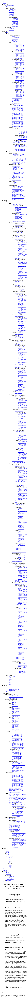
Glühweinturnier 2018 (17, 752)
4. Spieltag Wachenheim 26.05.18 (21, 270)
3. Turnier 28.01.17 (19, 71)
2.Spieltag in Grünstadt (20, 623)
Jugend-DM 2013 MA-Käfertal (16, 790)
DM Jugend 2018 (16, 166)
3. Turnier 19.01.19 (19, 55)
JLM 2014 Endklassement (21, 146)
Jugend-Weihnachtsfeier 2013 (18, 839)
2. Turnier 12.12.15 (19, 77)
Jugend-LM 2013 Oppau (14, 792)
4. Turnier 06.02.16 (19, 80)
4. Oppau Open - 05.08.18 (18, 744)
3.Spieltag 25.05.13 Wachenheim (22, 592)
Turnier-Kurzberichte (17, 163)
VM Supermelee (16, 40)
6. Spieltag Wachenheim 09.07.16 (21, 385)
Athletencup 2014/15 (17, 739)
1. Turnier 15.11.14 (19, 83)
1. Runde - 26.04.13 (22, 663)
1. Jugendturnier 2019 (17, 762)
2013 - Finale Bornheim (14, 818)
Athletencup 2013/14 (17, 740)
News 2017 (11, 13)
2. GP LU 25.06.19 (22, 132)
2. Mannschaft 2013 (19, 658)
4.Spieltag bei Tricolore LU (21, 528)
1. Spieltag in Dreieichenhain (21, 545)
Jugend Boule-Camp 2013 (18, 842)
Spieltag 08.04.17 (19, 336)
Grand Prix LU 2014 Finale (18, 765)
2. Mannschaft (18, 549)
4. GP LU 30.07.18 (22, 139)
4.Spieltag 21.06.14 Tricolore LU (22, 496)
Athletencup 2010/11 (17, 100)
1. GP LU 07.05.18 (22, 136)
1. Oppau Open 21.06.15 (17, 110)
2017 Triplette (15, 706)
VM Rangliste (15, 41)
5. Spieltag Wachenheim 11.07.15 (21, 420)
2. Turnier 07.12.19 (19, 46)
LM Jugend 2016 (16, 142)
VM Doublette (15, 37)
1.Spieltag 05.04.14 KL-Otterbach (22, 469)
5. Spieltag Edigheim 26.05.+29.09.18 (22, 255)
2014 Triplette (15, 721)
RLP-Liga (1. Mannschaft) (21, 207)
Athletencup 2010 (16, 101)
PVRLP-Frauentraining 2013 (18, 196)
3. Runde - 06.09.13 (22, 666)
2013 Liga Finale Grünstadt (18, 804)
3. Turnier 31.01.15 (19, 86)
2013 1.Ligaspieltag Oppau (18, 806)
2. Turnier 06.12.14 (19, 85)
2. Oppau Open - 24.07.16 (18, 747)
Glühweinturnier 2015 (17, 756)
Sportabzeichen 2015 (17, 189)
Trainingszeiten (9, 686)
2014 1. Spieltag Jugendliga (15, 802)
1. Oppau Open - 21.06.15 (18, 155)
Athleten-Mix (15, 847)
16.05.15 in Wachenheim (20, 141)
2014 (10, 684)
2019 (10, 677)
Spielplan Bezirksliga (20, 580)
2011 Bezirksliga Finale (17, 813)
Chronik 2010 (15, 23)
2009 (10, 866)
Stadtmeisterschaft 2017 (17, 116)
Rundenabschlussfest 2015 (15, 830)
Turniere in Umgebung (14, 689)
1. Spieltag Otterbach (22, 439)
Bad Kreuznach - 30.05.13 (18, 770)
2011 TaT (14, 727)
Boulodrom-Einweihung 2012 (16, 697)
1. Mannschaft (18, 548)
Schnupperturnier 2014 (20, 149)
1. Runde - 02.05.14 (22, 556)
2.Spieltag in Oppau (22, 511)
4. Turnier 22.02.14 (19, 95)
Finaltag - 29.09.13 (22, 667)
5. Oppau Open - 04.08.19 (18, 743)
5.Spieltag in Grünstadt (20, 541)
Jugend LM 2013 (16, 176)
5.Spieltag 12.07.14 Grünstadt (22, 499)
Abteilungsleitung (10, 5)
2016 (10, 681)
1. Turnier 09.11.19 (19, 45)
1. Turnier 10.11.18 (19, 53)
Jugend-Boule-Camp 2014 (18, 190)
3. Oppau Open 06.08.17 (17, 108)
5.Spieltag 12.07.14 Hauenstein (22, 479)
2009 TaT (14, 730)
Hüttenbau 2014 (13, 698)
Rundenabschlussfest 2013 (18, 195)
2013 (10, 860)
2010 (10, 865)
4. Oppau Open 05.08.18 (17, 107)
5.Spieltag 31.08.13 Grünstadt (22, 578)
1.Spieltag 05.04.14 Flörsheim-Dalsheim (22, 488)
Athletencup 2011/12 (17, 99)
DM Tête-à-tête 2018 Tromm (15, 788)
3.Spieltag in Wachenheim (21, 526)
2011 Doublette (15, 726)
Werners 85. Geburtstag (17, 836)
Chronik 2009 (15, 24)
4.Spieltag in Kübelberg (20, 515)
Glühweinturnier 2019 (17, 750)
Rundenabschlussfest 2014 (18, 192)
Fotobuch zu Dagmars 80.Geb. (19, 840)
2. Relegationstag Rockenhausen (19, 812)
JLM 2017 (14, 169)
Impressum (8, 880)
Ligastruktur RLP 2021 (17, 204)
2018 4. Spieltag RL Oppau (15, 795)
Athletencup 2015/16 (17, 738)
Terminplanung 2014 (17, 561)
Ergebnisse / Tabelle (19, 431)
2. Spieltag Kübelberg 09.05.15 (22, 405)
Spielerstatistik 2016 (19, 364)
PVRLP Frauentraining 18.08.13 (19, 843)
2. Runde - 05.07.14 (22, 557)
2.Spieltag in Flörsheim (20, 610)
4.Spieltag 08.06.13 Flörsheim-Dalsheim (22, 595)
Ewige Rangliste (16, 103)
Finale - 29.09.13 (22, 674)
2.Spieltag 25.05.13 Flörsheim (22, 570)
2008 (10, 867)
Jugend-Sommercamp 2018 (18, 186)
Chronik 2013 (15, 19)
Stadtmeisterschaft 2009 (17, 126)
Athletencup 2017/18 (17, 735)
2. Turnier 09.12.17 (19, 62)
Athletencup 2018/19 (17, 734)
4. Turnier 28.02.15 (19, 87)
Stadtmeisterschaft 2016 (17, 117)
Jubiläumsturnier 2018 (17, 187)
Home (4, 1)
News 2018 (11, 12)
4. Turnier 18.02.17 (19, 72)
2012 (10, 861)
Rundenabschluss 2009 (17, 845)
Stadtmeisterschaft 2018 (17, 114)
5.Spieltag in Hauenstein (20, 518)
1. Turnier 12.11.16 (19, 68)
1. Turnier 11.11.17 (19, 60)
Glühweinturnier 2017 (17, 753)
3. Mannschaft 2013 (19, 659)
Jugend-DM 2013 (16, 175)
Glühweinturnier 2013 (17, 757)
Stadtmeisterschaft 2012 (17, 122)
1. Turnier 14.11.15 (19, 76)
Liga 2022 (8, 32)
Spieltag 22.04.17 (19, 337)
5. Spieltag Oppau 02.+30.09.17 (22, 331)
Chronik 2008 (15, 26)
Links (4, 869)
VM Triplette (15, 39)
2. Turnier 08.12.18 (19, 54)
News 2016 (11, 14)
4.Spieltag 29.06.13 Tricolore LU (22, 576)
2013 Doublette (15, 724)
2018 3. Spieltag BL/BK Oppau (16, 797)
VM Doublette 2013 (16, 184)
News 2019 (11, 10)
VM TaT (14, 36)
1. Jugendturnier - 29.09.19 (18, 154)
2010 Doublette (15, 729)
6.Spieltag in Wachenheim (21, 633)
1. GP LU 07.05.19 (22, 131)
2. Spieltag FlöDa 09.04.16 (22, 373)
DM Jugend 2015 (16, 171)
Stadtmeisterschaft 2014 (17, 119)
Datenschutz (6, 881)
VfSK (4, 3)
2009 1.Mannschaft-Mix (17, 816)
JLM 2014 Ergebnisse (20, 145)
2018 (10, 679)
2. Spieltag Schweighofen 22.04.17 (21, 289)
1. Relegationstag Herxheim (19, 809)
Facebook (11, 28)
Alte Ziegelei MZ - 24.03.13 (18, 162)
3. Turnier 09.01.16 (19, 78)
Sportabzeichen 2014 (17, 191)
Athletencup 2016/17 (17, 736)
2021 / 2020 (12, 676)
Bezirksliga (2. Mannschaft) (18, 209)
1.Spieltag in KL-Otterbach (22, 509)
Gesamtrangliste (18, 50)
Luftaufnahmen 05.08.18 (14, 826)
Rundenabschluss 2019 (14, 825)
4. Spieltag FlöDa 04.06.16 (22, 355)
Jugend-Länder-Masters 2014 (15, 789)
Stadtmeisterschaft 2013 (17, 121)
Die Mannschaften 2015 (17, 461)
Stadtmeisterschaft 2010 (17, 124)
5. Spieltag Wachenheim (21, 451)
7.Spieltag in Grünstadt (20, 636)
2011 (10, 862)
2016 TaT (14, 712)
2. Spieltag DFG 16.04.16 (21, 350)
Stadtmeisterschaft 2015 (17, 118)
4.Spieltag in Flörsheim (20, 628)
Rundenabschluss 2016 (14, 829)
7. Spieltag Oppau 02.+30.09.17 (22, 313)
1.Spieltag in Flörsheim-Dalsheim (22, 522)
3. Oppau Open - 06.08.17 (18, 745)
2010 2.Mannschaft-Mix (17, 815)
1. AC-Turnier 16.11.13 (20, 158)
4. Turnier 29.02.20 (19, 49)
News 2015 (11, 15)
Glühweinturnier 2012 (17, 758)
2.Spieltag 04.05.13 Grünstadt (22, 590)
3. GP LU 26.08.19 (22, 133)
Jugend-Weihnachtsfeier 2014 (18, 833)
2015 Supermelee (16, 715)
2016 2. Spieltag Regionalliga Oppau (17, 798)
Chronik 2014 (15, 18)
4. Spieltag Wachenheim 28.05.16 (21, 379)
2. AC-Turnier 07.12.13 (20, 159)
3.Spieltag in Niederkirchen (21, 513)
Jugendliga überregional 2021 (18, 221)
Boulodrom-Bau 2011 (14, 695)
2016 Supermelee (16, 708)
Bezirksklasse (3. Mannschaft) (19, 211)
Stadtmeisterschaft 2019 (17, 113)
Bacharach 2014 (15, 766)
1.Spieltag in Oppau (22, 608)
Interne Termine (9, 691)
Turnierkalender (12, 690)
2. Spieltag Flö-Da (22, 444)
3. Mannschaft (18, 550)
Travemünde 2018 (16, 763)
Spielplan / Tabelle (19, 225)
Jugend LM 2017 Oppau (17, 168)
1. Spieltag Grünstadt (22, 445)
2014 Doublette (15, 718)
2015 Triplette (15, 716)
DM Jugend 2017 (16, 167)
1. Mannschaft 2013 (19, 657)
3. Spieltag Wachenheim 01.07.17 (21, 325)
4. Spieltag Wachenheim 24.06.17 (21, 304)
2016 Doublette (15, 711)
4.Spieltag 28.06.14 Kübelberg (22, 477)
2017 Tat (14, 704)
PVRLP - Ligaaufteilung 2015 (19, 462)
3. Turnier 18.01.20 (19, 48)
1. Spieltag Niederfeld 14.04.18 (22, 242)
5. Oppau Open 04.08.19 (17, 105)
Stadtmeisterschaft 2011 (17, 123)
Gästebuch (8, 874)
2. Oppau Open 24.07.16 (17, 109)
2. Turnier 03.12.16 (19, 69)
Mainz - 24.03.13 (16, 771)
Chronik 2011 (15, 22)
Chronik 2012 (15, 21)
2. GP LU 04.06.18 (22, 137)
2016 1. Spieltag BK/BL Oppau (16, 799)
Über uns (8, 6)
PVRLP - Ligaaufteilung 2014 (19, 552)
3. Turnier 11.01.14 (19, 94)
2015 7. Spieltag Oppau (14, 801)
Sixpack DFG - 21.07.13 (17, 160)
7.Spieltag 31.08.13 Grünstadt (22, 602)
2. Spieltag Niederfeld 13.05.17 (22, 298)
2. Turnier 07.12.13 (19, 92)
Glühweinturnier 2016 (17, 754)
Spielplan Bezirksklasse (20, 604)
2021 (7, 849)
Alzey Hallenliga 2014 (17, 767)
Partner (5, 870)
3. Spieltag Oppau (22, 435)
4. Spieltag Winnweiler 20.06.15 (22, 400)
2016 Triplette (15, 709)
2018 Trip (14, 702)
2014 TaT (14, 720)
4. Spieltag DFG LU (22, 441)
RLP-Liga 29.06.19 (16, 180)
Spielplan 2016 (18, 393)
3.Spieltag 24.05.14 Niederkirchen (22, 474)
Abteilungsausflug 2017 (14, 827)
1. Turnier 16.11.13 (19, 91)
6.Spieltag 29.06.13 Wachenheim (22, 600)
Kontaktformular (10, 872)
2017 (10, 680)
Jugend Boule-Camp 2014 (18, 834)
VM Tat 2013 (15, 182)
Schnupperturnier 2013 (20, 150)
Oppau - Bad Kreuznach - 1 (18, 821)
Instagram (11, 30)
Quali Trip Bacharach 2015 (18, 172)
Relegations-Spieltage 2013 (21, 581)
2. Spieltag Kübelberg (20, 437)
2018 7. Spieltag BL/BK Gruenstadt (17, 794)
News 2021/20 (12, 9)
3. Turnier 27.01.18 (19, 63)
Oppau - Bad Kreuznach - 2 (18, 822)
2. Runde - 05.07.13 (22, 665)
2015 (10, 683)
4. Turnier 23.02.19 (19, 57)
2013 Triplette (15, 725)
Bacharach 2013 (15, 768)
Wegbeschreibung (10, 879)
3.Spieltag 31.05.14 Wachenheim (22, 493)
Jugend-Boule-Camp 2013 (18, 198)
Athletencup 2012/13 (17, 98)
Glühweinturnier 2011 (17, 759)
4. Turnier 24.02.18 (19, 64)
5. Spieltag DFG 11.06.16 (21, 357)
